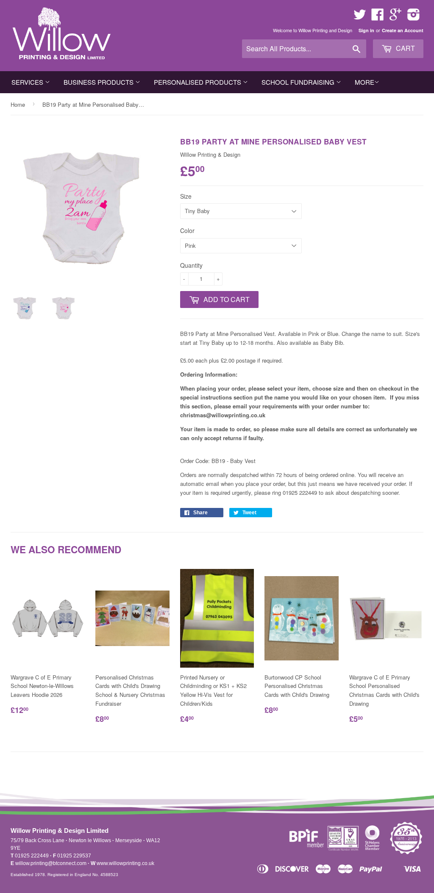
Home (18, 104)
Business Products (99, 82)
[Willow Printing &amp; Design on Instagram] (413, 17)
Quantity (191, 265)
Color (187, 230)
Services (28, 82)
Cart (404, 48)
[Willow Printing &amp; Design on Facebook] (377, 17)
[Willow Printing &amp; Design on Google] (395, 17)
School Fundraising (299, 82)
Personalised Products (198, 82)
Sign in (366, 30)
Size (186, 196)
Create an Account (402, 30)
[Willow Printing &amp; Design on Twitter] (359, 17)
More (364, 82)
